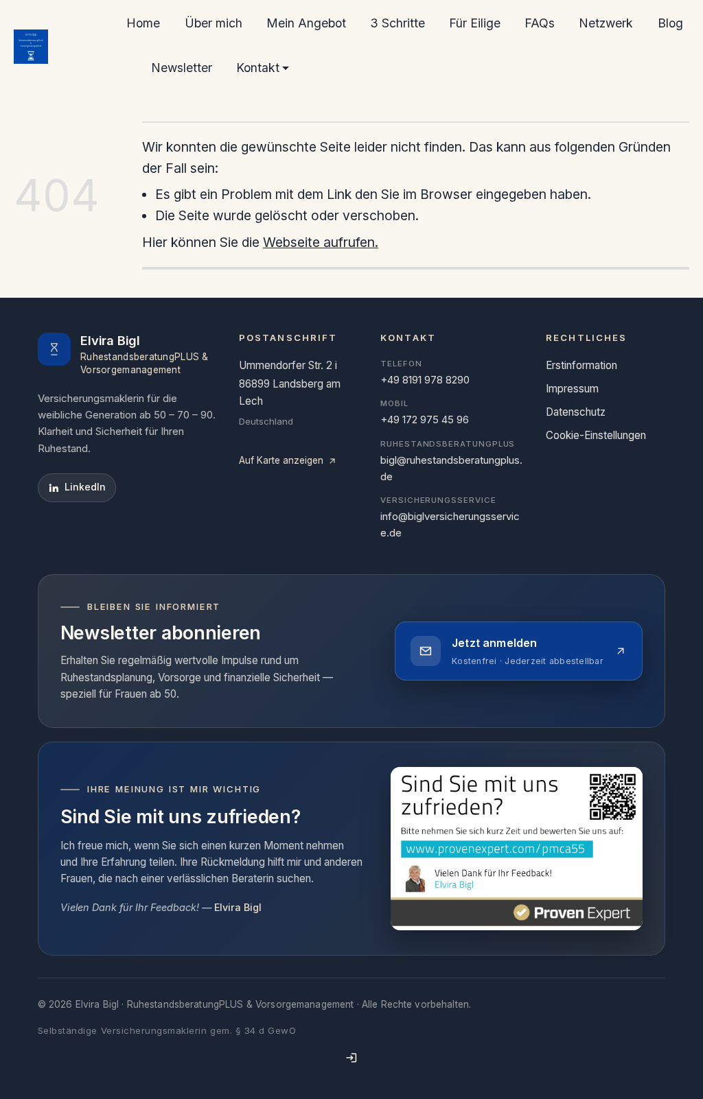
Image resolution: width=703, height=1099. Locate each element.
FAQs (540, 23)
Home (143, 23)
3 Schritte (397, 23)
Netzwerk (606, 23)
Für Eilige (474, 23)
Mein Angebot (306, 23)
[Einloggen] (351, 1058)
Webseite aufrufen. (320, 242)
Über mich (213, 23)
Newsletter (181, 67)
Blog (670, 23)
